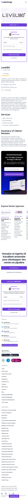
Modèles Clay (5, 428)
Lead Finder (5, 441)
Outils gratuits (5, 474)
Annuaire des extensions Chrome (10, 467)
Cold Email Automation (7, 451)
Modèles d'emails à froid (8, 425)
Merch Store (5, 386)
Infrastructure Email (6, 374)
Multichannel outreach (7, 454)
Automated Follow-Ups (7, 449)
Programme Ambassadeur (8, 399)
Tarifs (3, 368)
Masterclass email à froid (8, 462)
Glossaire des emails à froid (8, 459)
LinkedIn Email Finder (7, 446)
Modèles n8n (5, 433)
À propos (4, 384)
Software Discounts (6, 477)
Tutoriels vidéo (5, 436)
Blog (3, 392)
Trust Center (5, 402)
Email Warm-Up (5, 438)
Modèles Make (5, 430)
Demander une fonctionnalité (9, 410)
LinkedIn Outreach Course (8, 464)
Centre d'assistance (7, 412)
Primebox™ (4, 376)
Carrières (4, 389)
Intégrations (5, 379)
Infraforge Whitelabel (7, 397)
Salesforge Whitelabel (7, 394)
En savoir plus (14, 312)
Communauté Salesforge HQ (9, 420)
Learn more (14, 57)
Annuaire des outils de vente (9, 469)
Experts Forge (5, 480)
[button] (26, 2)
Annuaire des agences (7, 472)
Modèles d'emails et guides (8, 423)
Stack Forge (5, 371)
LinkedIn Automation (7, 443)
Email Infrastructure (6, 456)
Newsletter (4, 418)
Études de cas (5, 381)
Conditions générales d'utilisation (9, 488)
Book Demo (4, 415)
